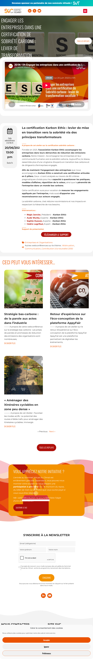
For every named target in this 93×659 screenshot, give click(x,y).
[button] (85, 11)
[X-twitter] (34, 11)
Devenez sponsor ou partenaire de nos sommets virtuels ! (42, 3)
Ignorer (46, 646)
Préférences (46, 653)
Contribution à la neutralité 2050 (57, 249)
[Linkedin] (29, 11)
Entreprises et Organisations (39, 242)
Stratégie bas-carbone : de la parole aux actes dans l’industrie (21, 318)
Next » (52, 431)
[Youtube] (39, 11)
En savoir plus (9, 343)
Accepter (46, 640)
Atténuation (68, 245)
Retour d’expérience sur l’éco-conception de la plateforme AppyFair (68, 318)
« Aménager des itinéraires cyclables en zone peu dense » (21, 405)
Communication (33, 249)
